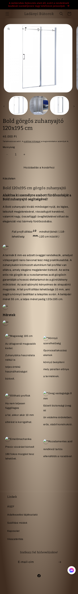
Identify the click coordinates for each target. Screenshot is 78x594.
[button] (7, 14)
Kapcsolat (13, 531)
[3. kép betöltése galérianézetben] (59, 105)
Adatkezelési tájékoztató (22, 514)
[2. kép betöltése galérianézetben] (39, 105)
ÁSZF (10, 506)
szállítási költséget (32, 141)
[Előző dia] (4, 106)
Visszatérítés (15, 539)
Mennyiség (9, 147)
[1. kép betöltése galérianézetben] (18, 105)
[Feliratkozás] (60, 562)
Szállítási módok (17, 522)
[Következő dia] (74, 106)
